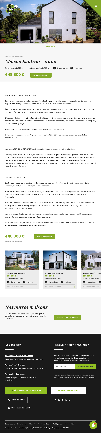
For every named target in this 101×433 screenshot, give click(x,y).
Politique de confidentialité (63, 424)
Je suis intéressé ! (41, 75)
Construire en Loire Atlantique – (17, 424)
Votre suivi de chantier (21, 408)
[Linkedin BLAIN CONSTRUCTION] (66, 400)
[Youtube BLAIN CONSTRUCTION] (69, 400)
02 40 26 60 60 (18, 400)
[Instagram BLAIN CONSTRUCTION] (59, 400)
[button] (47, 46)
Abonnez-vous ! (85, 366)
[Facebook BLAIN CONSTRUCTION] (55, 400)
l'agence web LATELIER (60, 428)
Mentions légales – (45, 424)
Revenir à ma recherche (67, 317)
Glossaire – (33, 424)
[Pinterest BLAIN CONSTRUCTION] (62, 400)
